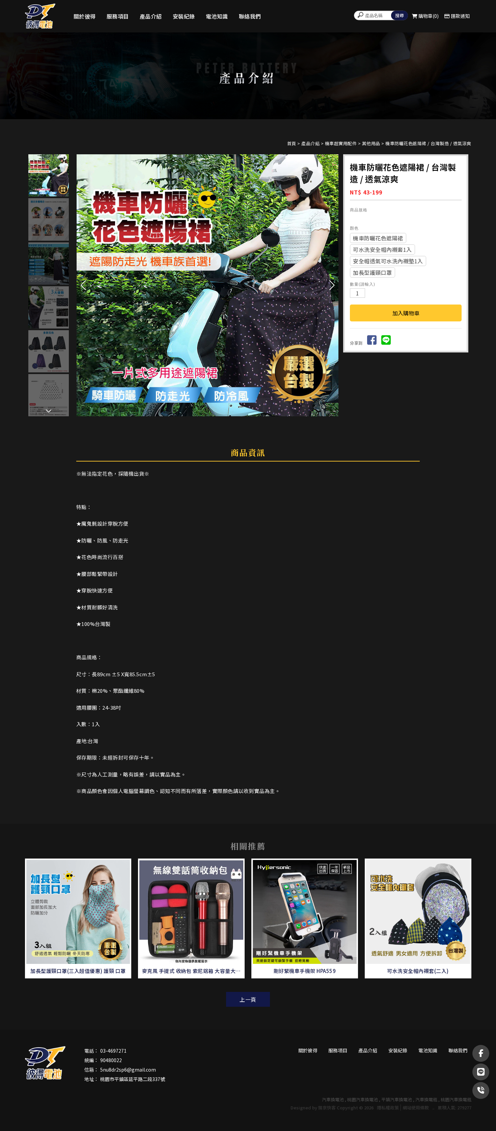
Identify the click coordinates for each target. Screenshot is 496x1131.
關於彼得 (85, 16)
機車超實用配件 (341, 143)
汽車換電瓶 (426, 1099)
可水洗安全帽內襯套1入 (382, 249)
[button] (332, 285)
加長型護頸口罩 (372, 272)
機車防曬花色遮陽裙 (378, 238)
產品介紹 (151, 16)
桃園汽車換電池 (362, 1099)
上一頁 (248, 999)
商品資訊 (248, 452)
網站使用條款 (416, 1107)
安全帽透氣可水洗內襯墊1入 (388, 261)
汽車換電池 (333, 1099)
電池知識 (217, 16)
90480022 (111, 1060)
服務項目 (118, 16)
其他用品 (371, 143)
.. (433, 1107)
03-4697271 (113, 1050)
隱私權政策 (388, 1107)
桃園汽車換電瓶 (456, 1099)
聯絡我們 (250, 16)
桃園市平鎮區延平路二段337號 (132, 1079)
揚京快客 (327, 1107)
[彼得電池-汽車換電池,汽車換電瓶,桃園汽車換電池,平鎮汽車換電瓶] (40, 16)
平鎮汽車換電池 (396, 1099)
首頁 (291, 143)
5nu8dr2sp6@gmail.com (128, 1069)
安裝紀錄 (184, 16)
